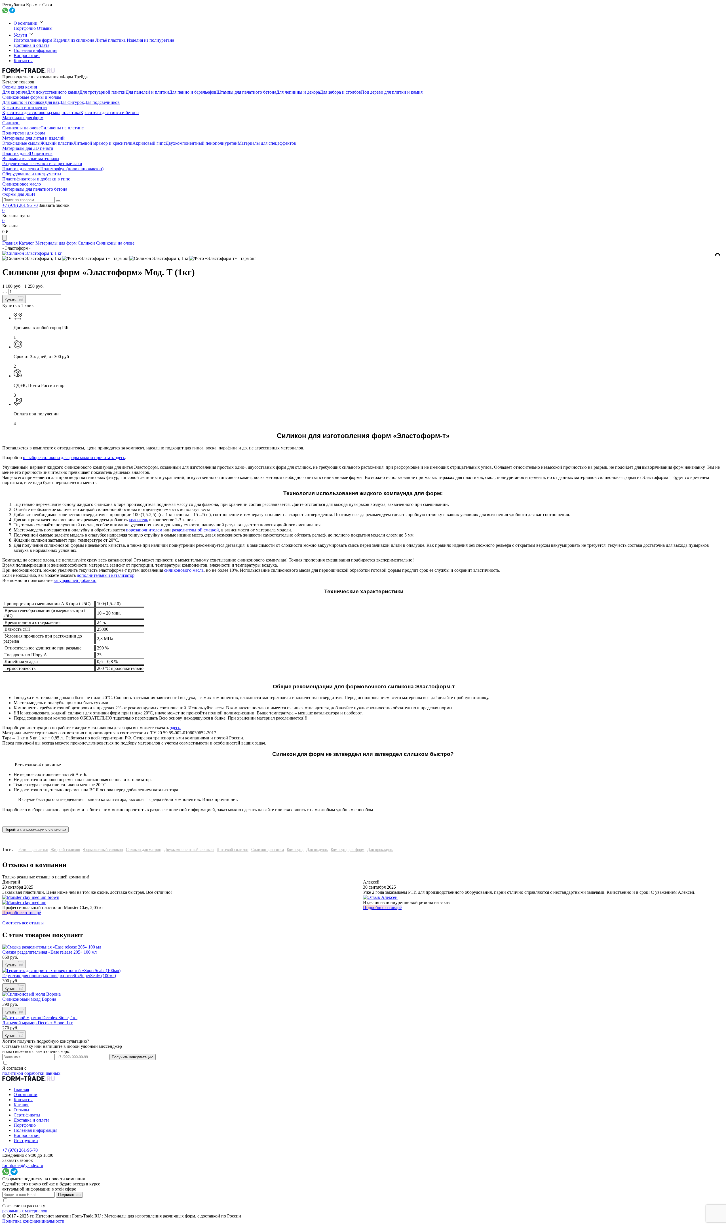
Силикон (11, 122)
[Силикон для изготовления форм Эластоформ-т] (32, 258)
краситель (138, 519)
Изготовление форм (33, 40)
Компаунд (295, 850)
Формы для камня (19, 87)
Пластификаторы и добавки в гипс (36, 178)
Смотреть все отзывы (23, 922)
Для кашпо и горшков (23, 102)
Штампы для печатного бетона (246, 92)
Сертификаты (27, 1115)
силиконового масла (184, 570)
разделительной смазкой (195, 529)
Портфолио (25, 28)
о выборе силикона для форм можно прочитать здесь (74, 457)
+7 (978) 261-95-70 (20, 205)
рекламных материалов (24, 1210)
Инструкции (26, 1140)
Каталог (26, 243)
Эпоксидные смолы (21, 143)
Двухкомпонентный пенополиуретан (202, 143)
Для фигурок (71, 102)
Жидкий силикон (65, 850)
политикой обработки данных (31, 1073)
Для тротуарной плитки (102, 92)
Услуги (20, 35)
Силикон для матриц (143, 850)
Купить (11, 300)
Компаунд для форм (347, 850)
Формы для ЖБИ (18, 194)
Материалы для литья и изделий (33, 138)
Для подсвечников (102, 102)
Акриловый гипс (149, 143)
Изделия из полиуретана (150, 40)
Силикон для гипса (267, 850)
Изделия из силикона (73, 40)
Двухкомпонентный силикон (189, 850)
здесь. (175, 727)
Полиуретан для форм (23, 133)
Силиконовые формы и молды (31, 97)
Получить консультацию (132, 1057)
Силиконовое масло (21, 184)
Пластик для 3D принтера (27, 153)
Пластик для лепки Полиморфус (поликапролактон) (53, 168)
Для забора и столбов (340, 92)
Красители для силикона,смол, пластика (41, 112)
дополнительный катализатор (105, 575)
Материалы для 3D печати (27, 148)
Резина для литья (33, 850)
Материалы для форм (22, 117)
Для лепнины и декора (298, 92)
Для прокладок (380, 850)
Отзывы (44, 28)
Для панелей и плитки (147, 92)
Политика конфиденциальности (33, 1221)
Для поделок (317, 850)
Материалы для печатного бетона (34, 189)
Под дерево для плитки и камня (392, 92)
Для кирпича (14, 92)
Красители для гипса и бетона (109, 112)
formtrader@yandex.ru (22, 1165)
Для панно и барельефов (192, 92)
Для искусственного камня (53, 92)
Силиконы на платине (62, 127)
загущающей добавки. (75, 580)
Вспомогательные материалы (30, 158)
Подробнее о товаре (21, 912)
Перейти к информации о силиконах (35, 829)
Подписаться (69, 1195)
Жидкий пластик (57, 143)
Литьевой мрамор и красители (102, 143)
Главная (10, 243)
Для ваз (52, 102)
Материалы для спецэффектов (267, 143)
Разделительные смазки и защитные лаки (42, 163)
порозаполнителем (144, 529)
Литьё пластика (110, 40)
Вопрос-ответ (27, 55)
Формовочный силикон (103, 850)
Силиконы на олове (21, 127)
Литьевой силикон (232, 850)
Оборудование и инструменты (31, 173)
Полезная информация (35, 50)
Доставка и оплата (31, 45)
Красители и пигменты (24, 107)
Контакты (23, 60)
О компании (25, 23)
